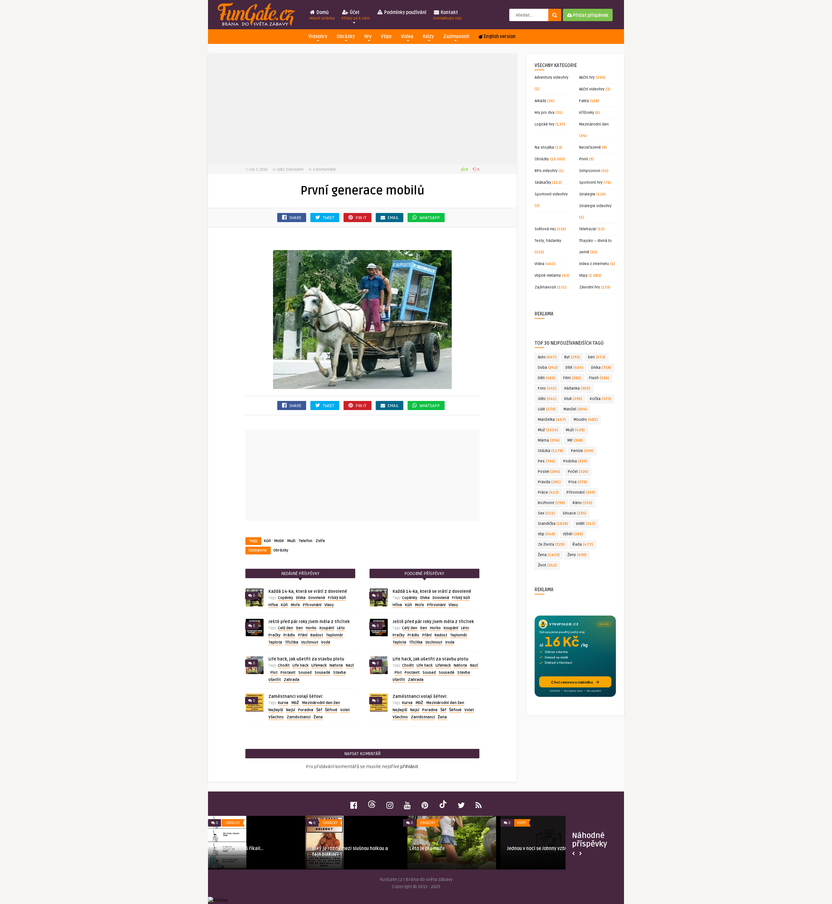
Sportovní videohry (551, 194)
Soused (305, 672)
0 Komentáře (324, 169)
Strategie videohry (595, 206)
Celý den (285, 628)
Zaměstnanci (299, 717)
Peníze (582, 450)
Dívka (301, 597)
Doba (548, 367)
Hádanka (577, 388)
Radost (316, 635)
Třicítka (291, 642)
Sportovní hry (591, 182)
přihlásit (409, 766)
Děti (546, 378)
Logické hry (544, 124)
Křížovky (586, 112)
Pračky (274, 635)
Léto (341, 628)
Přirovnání (312, 605)
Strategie (587, 194)
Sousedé (322, 672)
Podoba (575, 461)
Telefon (305, 540)
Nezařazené (590, 147)
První (583, 159)
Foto (547, 388)
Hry (367, 36)
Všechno (276, 717)
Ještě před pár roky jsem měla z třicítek (309, 621)
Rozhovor (551, 502)
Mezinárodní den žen (321, 702)
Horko (311, 628)
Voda (325, 642)
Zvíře (320, 540)
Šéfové (331, 710)
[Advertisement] (362, 108)
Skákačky (543, 182)
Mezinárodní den (594, 124)
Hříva (273, 605)
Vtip (546, 534)
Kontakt (447, 15)
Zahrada (291, 679)
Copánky (285, 597)
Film (572, 378)
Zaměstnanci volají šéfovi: (295, 696)
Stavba (339, 672)
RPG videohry (546, 170)
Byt (572, 357)
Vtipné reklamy (548, 275)
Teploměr (334, 635)
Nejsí (290, 710)
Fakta (584, 101)
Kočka (600, 398)
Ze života (551, 544)
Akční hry (587, 77)
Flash (599, 378)
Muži (291, 540)
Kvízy (428, 36)
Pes (546, 461)
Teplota (275, 642)
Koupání (326, 628)
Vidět (585, 523)
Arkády (540, 101)
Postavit (287, 672)
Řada (582, 544)
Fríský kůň (337, 597)
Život (547, 565)
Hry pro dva (544, 112)
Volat (345, 710)
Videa (407, 36)
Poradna (305, 710)
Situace (574, 513)
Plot (274, 672)
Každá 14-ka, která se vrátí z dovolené (307, 591)
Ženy (577, 554)
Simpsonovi (589, 170)
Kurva (283, 702)
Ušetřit (274, 679)
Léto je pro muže (427, 848)
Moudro (586, 419)
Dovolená (316, 597)
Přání (302, 635)
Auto (547, 357)
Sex (546, 513)
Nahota (336, 665)
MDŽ (295, 702)
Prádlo (289, 635)
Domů (322, 15)
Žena (318, 717)
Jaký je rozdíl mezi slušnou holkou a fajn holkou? (350, 851)
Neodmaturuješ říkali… (239, 848)
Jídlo (547, 398)
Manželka (552, 419)
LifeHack (319, 665)
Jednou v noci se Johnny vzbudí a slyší (546, 848)
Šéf (319, 710)
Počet (578, 471)
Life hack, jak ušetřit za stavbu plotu (306, 659)
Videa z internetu (594, 263)
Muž (548, 430)
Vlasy (329, 605)
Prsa (577, 482)
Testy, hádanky (548, 240)
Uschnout (309, 642)
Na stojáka (544, 147)
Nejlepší (275, 710)
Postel (549, 471)
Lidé (547, 409)
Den (299, 628)
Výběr (573, 534)
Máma (549, 440)
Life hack (300, 665)
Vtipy (386, 36)
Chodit (284, 665)
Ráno (582, 502)
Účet (356, 15)
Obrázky (346, 36)
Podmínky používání (404, 12)
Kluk (573, 398)
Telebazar (587, 229)
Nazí (350, 665)
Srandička (553, 523)
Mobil (279, 540)
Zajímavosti (456, 36)
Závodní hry (589, 287)
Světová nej (545, 229)
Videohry (317, 36)
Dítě (574, 367)
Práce (548, 492)
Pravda (549, 482)
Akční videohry (591, 89)
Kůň (267, 540)
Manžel (575, 409)
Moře (295, 605)
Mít (575, 440)
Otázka (550, 450)
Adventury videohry (551, 77)
